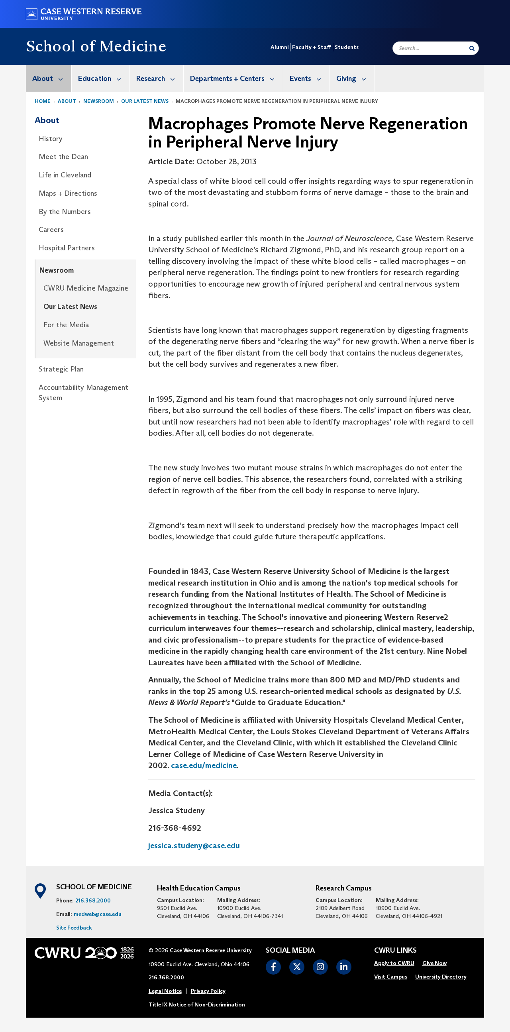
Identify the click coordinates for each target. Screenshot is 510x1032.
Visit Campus (390, 976)
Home (43, 101)
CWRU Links (395, 951)
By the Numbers (65, 211)
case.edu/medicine (204, 765)
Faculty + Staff (311, 47)
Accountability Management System (83, 392)
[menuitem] (49, 78)
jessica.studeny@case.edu (194, 845)
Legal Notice (165, 991)
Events (300, 78)
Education (94, 78)
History (51, 138)
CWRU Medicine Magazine (85, 288)
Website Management (78, 343)
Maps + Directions (68, 193)
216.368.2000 (93, 900)
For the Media (66, 324)
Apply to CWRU (394, 963)
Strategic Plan (61, 369)
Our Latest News (145, 101)
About (42, 78)
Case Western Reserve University (211, 950)
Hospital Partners (67, 248)
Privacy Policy (208, 991)
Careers (51, 229)
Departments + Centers (227, 78)
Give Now (434, 963)
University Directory (441, 976)
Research (150, 78)
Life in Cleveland (65, 175)
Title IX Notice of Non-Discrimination (197, 1004)
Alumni (279, 47)
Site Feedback (74, 927)
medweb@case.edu (98, 914)
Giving (346, 78)
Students (347, 47)
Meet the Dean (63, 156)
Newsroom (98, 101)
